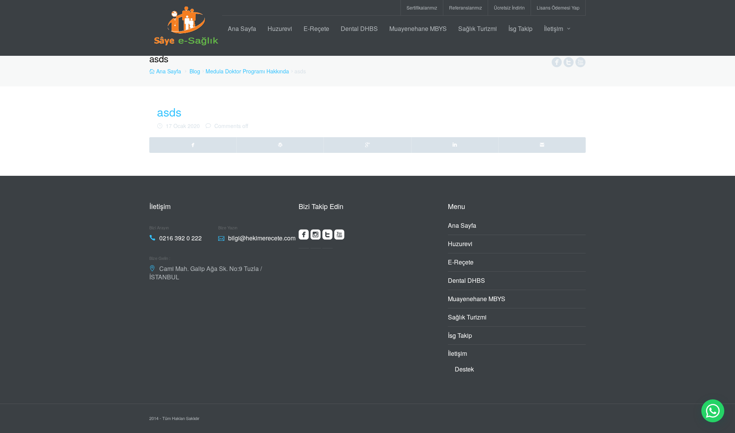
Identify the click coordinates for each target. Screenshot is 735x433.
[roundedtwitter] (327, 236)
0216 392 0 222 (180, 238)
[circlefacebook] (557, 63)
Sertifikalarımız (422, 7)
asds (169, 112)
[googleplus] (367, 144)
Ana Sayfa (242, 28)
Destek (464, 369)
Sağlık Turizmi (477, 28)
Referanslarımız (465, 7)
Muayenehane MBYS (418, 28)
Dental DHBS (359, 28)
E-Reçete (316, 28)
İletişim (553, 28)
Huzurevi (280, 28)
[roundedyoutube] (339, 236)
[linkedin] (455, 144)
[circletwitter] (569, 63)
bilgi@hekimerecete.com (262, 238)
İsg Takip (520, 28)
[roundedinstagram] (315, 236)
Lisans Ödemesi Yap (558, 7)
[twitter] (280, 144)
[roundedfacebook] (304, 236)
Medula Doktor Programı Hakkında (247, 71)
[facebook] (193, 144)
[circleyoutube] (580, 63)
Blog (194, 71)
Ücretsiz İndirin (509, 7)
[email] (542, 144)
